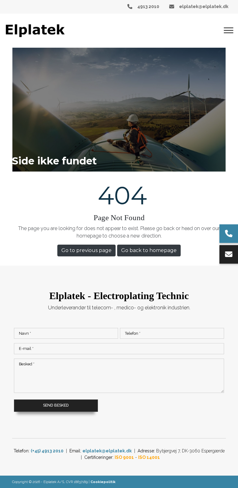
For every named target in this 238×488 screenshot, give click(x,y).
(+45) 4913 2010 (47, 450)
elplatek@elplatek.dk (203, 6)
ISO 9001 (124, 457)
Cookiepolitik (103, 482)
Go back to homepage (149, 250)
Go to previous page (86, 250)
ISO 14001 (149, 457)
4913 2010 (148, 6)
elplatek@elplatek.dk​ (107, 450)
